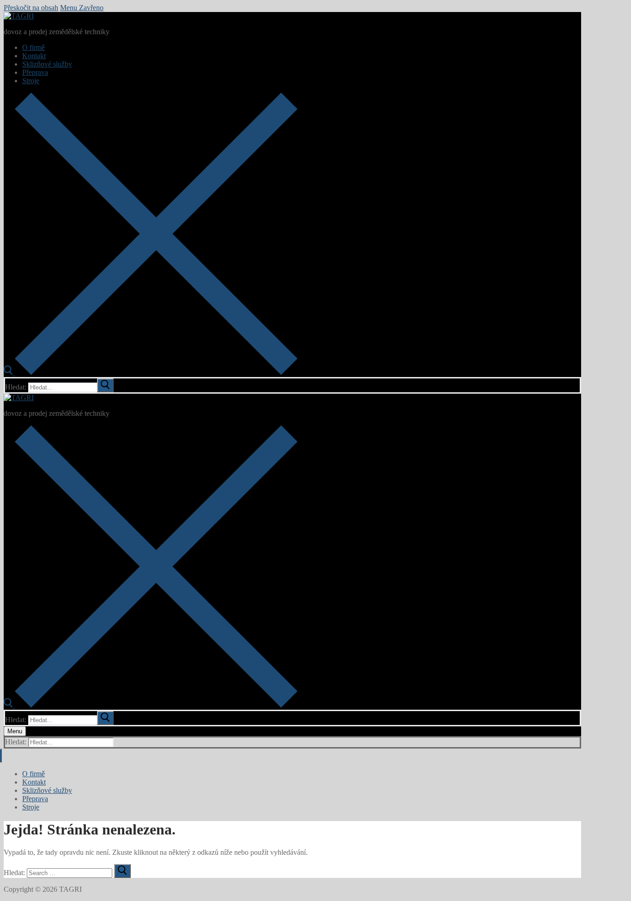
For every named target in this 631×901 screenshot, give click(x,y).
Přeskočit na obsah (31, 8)
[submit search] (105, 385)
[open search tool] (150, 373)
